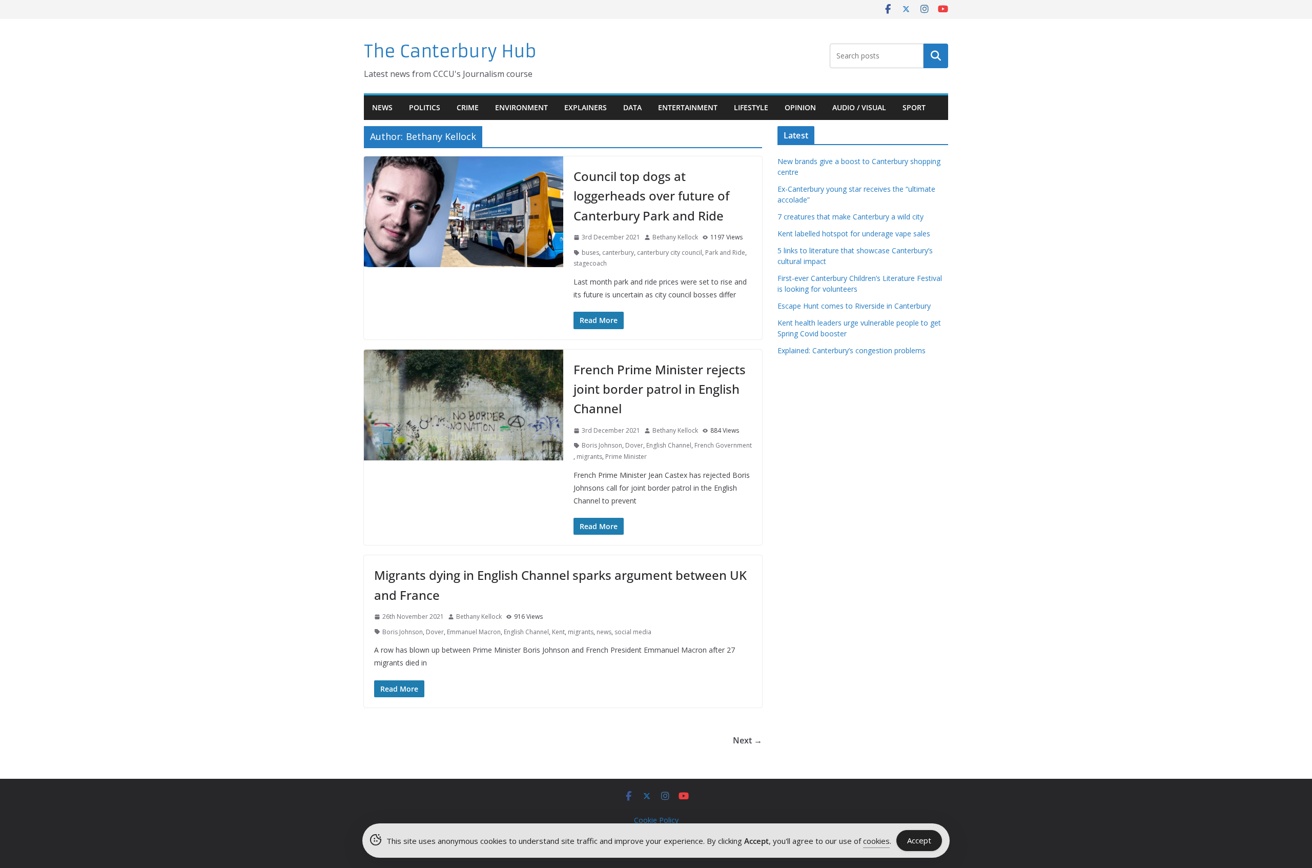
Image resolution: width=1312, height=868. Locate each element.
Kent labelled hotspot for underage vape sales (853, 233)
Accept (919, 840)
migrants (589, 456)
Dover (634, 445)
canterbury (618, 252)
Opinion (800, 107)
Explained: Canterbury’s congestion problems (851, 350)
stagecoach (590, 263)
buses (590, 252)
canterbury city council (669, 252)
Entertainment (687, 107)
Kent (558, 632)
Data (632, 107)
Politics (424, 107)
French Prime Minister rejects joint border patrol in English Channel (659, 389)
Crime (468, 107)
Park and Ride (725, 252)
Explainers (585, 107)
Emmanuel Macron (474, 632)
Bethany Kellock (675, 237)
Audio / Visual (859, 107)
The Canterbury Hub (450, 51)
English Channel (668, 445)
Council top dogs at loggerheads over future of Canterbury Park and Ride (651, 196)
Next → (747, 740)
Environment (521, 107)
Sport (914, 107)
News (382, 107)
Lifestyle (751, 107)
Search (936, 56)
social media (632, 632)
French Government (723, 445)
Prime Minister (626, 456)
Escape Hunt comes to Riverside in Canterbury (854, 306)
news (604, 632)
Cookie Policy (656, 820)
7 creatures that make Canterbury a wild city (850, 216)
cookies (876, 841)
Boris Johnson (602, 445)
